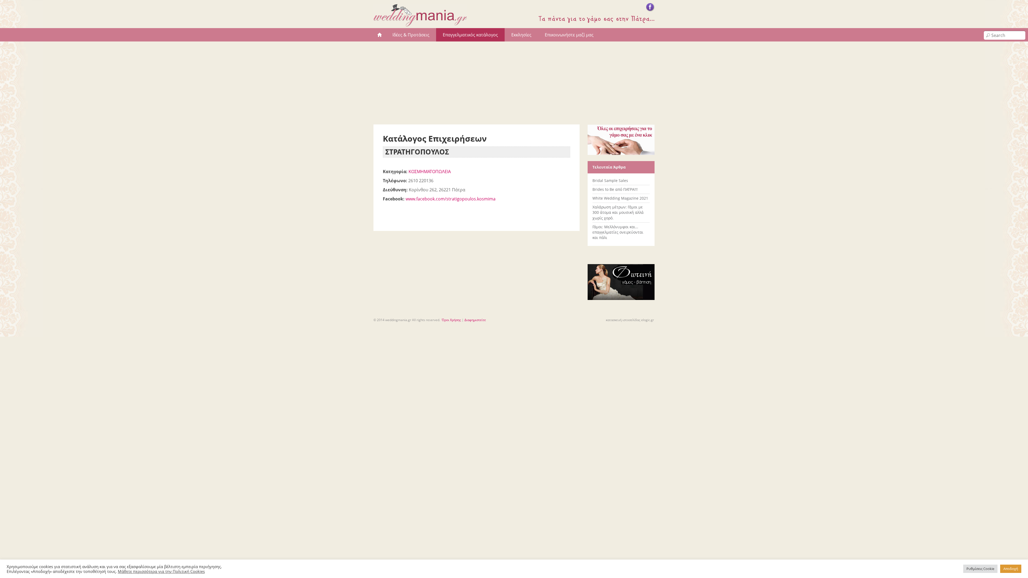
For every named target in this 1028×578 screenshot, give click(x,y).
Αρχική (379, 34)
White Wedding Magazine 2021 (620, 198)
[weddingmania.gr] (420, 23)
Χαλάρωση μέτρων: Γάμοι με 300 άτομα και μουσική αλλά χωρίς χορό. (618, 212)
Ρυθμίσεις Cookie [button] (980, 568)
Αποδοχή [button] (1010, 568)
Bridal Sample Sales (610, 180)
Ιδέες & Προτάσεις (410, 35)
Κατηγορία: (395, 171)
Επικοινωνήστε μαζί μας (569, 35)
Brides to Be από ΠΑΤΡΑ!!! (615, 189)
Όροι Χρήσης (451, 320)
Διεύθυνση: (395, 190)
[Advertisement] (514, 81)
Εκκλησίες (521, 35)
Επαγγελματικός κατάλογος (470, 35)
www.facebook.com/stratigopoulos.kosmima (451, 199)
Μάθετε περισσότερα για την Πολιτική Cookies (161, 571)
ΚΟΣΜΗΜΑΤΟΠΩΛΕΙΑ (430, 171)
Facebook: (394, 199)
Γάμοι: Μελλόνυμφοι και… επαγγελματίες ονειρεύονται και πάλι (617, 232)
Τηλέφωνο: (395, 181)
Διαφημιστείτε (475, 320)
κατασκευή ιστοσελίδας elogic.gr (630, 320)
